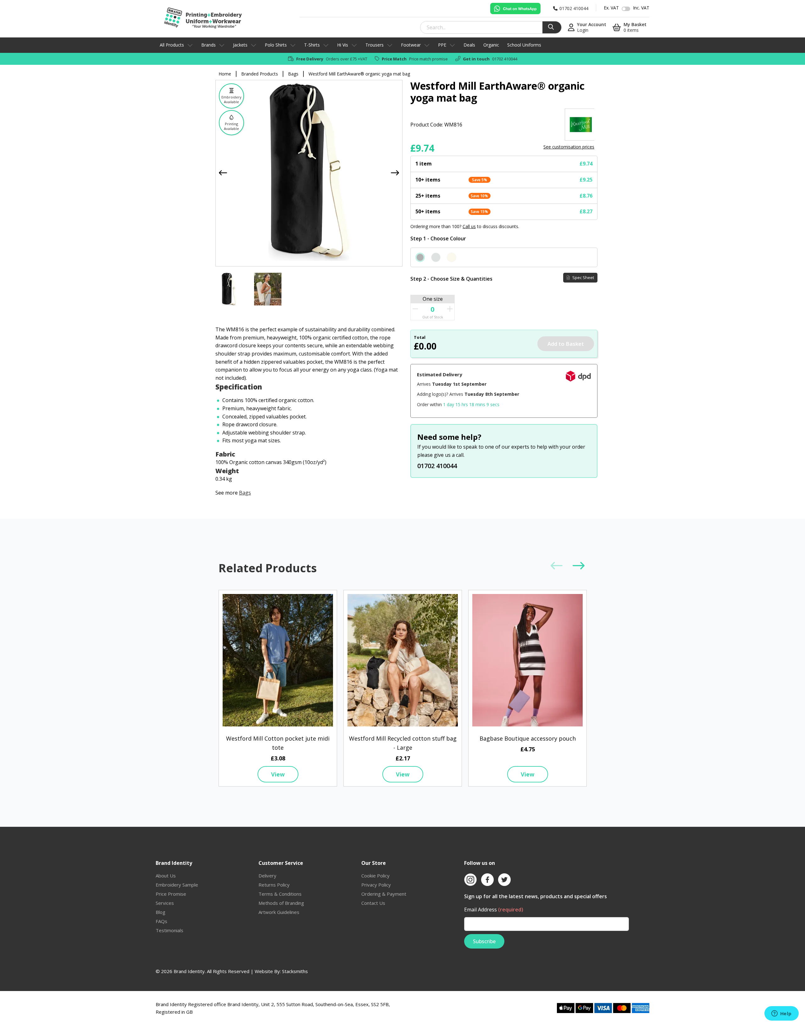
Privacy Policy (376, 885)
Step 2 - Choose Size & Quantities (451, 278)
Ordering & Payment (383, 894)
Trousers (374, 45)
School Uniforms (524, 45)
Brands (208, 45)
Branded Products (259, 74)
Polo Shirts (276, 45)
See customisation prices (568, 147)
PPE (442, 45)
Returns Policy (274, 885)
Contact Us (373, 903)
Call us (469, 226)
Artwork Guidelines (278, 912)
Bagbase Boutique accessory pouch (528, 738)
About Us (166, 875)
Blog (160, 912)
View (278, 774)
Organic (491, 45)
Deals (469, 45)
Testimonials (169, 930)
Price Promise (171, 894)
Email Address (493, 909)
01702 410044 (504, 59)
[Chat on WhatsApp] (515, 8)
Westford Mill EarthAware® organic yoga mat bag (359, 74)
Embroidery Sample (177, 885)
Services (165, 903)
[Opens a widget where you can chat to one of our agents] (781, 1014)
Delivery (267, 875)
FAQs (161, 921)
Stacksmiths (295, 971)
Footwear (411, 45)
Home (225, 74)
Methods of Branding (281, 903)
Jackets (240, 45)
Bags (293, 74)
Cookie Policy (375, 875)
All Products (172, 45)
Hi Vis (342, 45)
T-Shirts (312, 45)
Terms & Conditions (280, 894)
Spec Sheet (582, 277)
